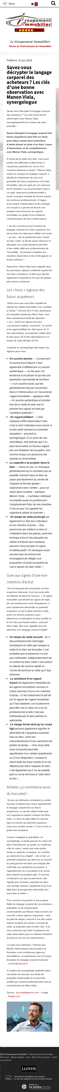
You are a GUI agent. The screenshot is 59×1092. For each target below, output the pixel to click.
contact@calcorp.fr (18, 963)
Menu (11, 3)
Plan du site (4, 1057)
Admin (34, 1057)
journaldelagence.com (27, 992)
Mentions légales (17, 1057)
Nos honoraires (44, 1057)
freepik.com (14, 996)
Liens (28, 1057)
